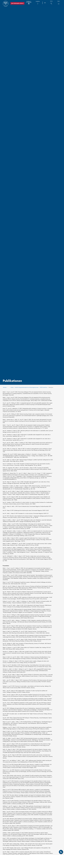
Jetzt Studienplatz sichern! (17, 3)
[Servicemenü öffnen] (61, 852)
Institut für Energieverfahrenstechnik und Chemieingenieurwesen (26, 387)
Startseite (4, 387)
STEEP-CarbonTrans (43, 387)
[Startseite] (5, 4)
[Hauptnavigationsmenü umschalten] (58, 4)
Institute (12, 387)
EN (45, 3)
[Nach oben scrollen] (61, 847)
